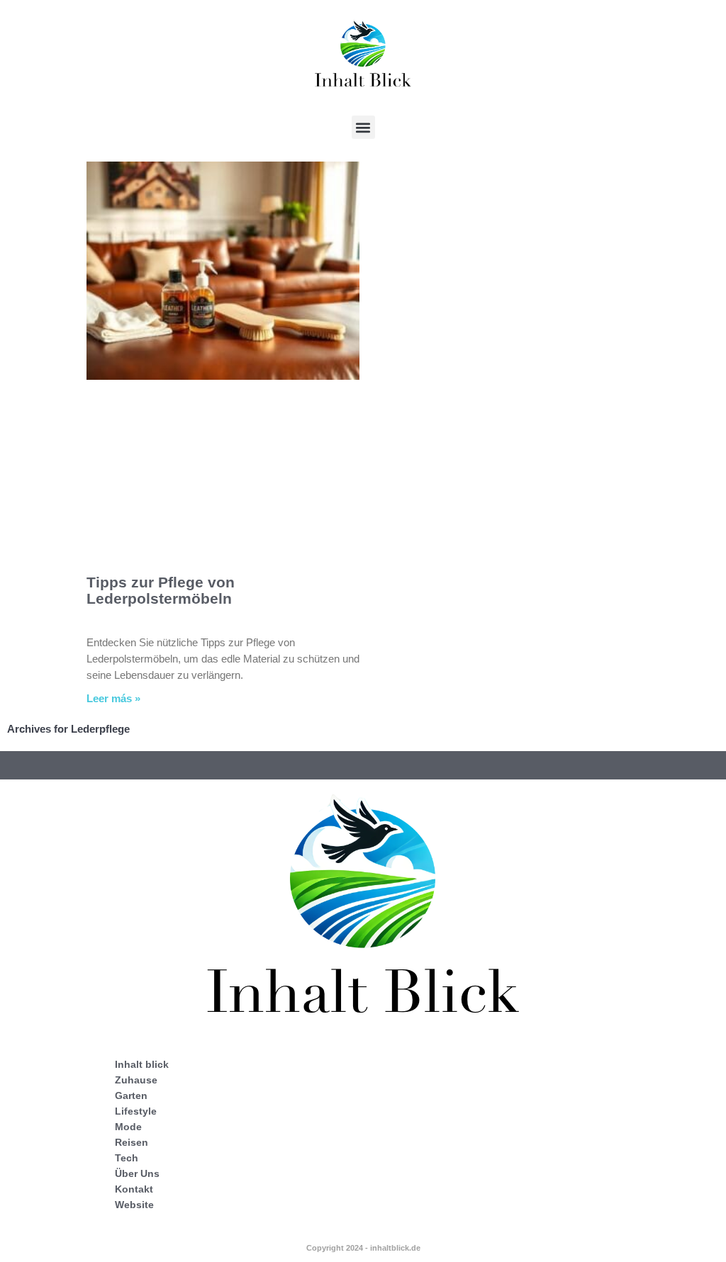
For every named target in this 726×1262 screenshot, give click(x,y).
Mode (128, 1126)
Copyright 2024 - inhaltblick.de (363, 1248)
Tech (126, 1158)
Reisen (131, 1142)
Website (134, 1204)
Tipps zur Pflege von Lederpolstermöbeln (160, 590)
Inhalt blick (142, 1064)
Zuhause (136, 1080)
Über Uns (137, 1173)
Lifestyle (136, 1111)
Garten (131, 1095)
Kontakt (134, 1189)
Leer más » (113, 698)
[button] (363, 127)
